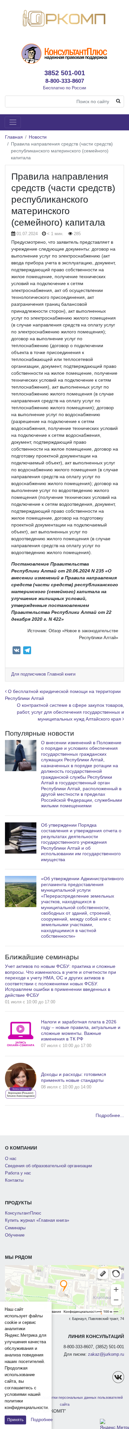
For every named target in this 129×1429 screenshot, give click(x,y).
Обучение (14, 1235)
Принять (15, 1420)
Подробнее (42, 1419)
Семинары (15, 1228)
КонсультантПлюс (23, 1213)
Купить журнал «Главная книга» (37, 1220)
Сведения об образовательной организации (48, 1166)
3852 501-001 (64, 73)
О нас (11, 1158)
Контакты (14, 1180)
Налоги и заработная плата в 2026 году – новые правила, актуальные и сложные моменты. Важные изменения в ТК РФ (80, 1030)
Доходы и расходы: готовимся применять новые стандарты (73, 1077)
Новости (38, 137)
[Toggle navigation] (13, 122)
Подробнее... (110, 1115)
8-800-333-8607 (64, 81)
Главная (14, 137)
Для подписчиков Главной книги (43, 674)
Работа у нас (18, 1173)
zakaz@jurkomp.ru (106, 1354)
